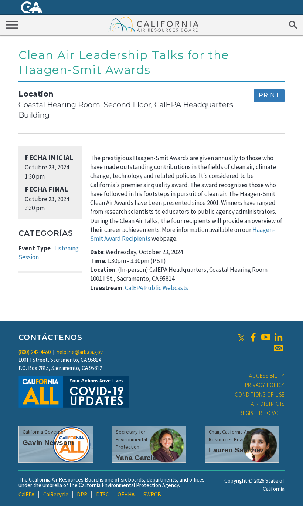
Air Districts (268, 403)
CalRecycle (55, 494)
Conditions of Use (260, 394)
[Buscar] (293, 24)
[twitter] (241, 337)
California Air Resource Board (154, 24)
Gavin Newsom (48, 442)
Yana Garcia (136, 458)
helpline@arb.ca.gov (80, 351)
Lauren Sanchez (236, 450)
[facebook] (253, 337)
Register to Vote (262, 412)
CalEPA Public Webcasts (156, 288)
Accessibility (267, 375)
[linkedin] (278, 337)
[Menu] (12, 24)
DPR (82, 494)
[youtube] (265, 337)
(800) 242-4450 (34, 351)
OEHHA (126, 494)
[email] (278, 348)
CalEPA (26, 494)
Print (269, 95)
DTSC (102, 494)
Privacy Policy (265, 384)
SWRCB (152, 494)
